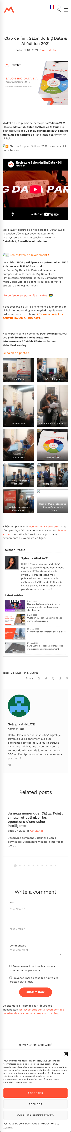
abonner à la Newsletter (44, 526)
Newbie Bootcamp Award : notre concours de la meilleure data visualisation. (43, 607)
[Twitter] (46, 678)
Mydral (33, 672)
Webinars (20, 638)
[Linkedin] (17, 765)
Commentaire (17, 945)
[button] (66, 1054)
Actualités (49, 50)
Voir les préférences (35, 1115)
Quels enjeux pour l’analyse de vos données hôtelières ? (44, 619)
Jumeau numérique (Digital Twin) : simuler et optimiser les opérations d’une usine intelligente (35, 819)
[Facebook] (39, 678)
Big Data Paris (19, 672)
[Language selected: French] (55, 568)
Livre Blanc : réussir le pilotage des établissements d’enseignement (45, 647)
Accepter (35, 1093)
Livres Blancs (18, 652)
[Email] (67, 678)
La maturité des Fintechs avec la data (46, 632)
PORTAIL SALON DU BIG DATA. (22, 318)
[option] (59, 7)
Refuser (36, 1104)
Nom (12, 902)
